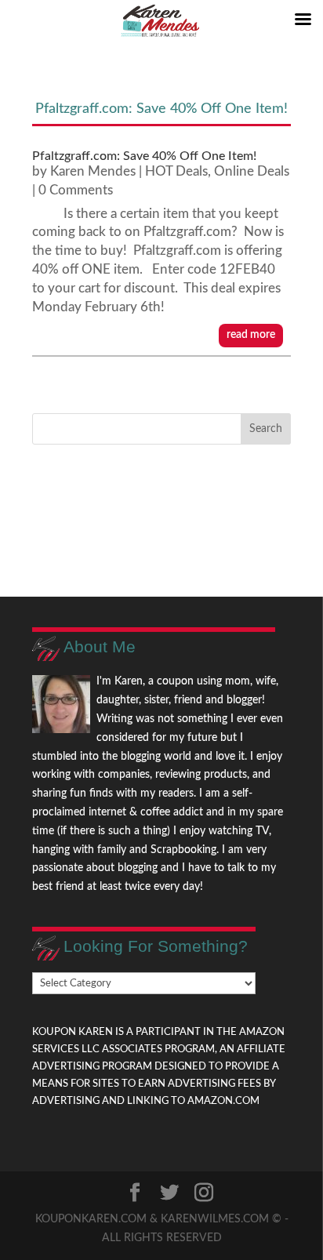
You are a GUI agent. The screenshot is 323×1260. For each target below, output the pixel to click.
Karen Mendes (93, 171)
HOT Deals (176, 171)
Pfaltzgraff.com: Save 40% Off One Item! (144, 156)
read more (251, 334)
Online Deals (251, 171)
